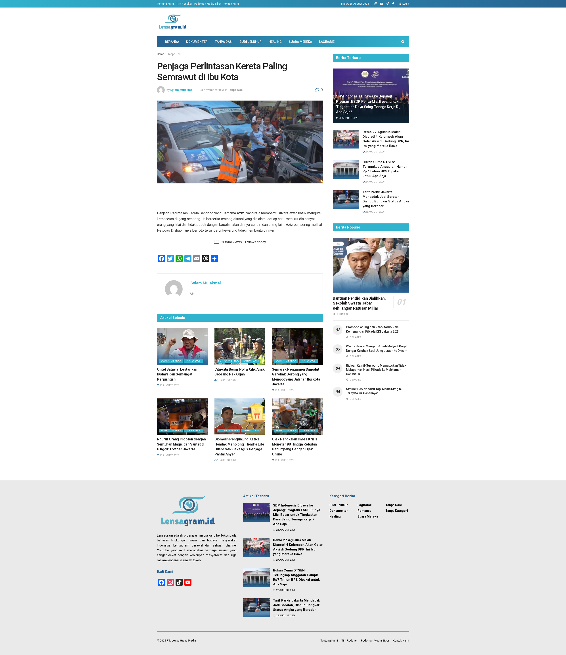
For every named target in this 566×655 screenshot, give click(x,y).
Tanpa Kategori (396, 510)
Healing (275, 42)
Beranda (172, 42)
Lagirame (327, 42)
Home (160, 54)
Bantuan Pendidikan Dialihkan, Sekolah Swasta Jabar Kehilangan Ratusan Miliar (359, 303)
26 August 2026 (374, 211)
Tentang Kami (165, 3)
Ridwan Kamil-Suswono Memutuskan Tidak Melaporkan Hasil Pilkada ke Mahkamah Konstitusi (376, 370)
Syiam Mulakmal (181, 89)
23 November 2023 (212, 89)
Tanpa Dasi (224, 42)
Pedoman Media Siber (207, 3)
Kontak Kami (231, 3)
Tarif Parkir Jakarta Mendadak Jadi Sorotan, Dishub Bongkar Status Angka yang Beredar (296, 605)
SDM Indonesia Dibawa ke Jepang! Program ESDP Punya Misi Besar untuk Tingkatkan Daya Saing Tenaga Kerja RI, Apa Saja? (296, 514)
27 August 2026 (374, 151)
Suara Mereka (300, 42)
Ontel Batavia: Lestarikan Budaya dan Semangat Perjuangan (177, 374)
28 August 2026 (348, 118)
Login (405, 3)
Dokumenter (197, 42)
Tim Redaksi (184, 3)
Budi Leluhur (251, 42)
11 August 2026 (169, 385)
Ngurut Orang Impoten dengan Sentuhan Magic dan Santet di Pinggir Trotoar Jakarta (181, 444)
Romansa (364, 510)
